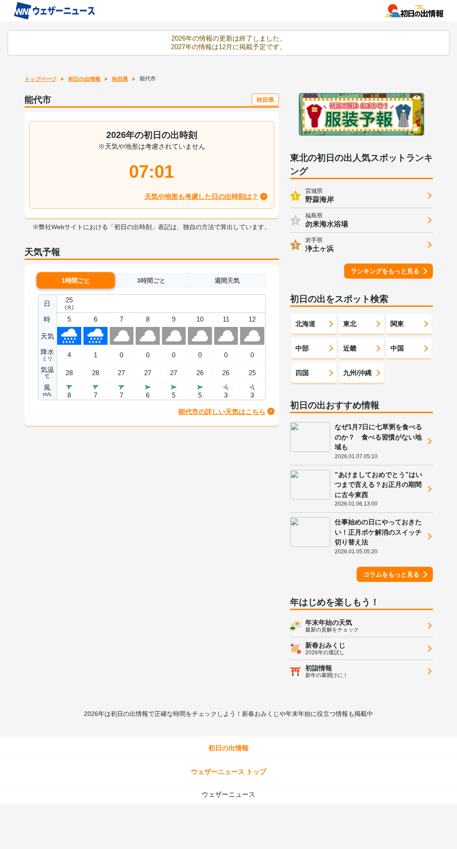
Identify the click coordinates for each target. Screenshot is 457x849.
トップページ (41, 79)
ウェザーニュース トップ (228, 771)
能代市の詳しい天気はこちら (222, 411)
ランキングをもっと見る (385, 271)
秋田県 (120, 79)
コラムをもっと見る (391, 574)
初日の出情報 (84, 79)
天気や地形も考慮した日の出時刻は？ (201, 196)
